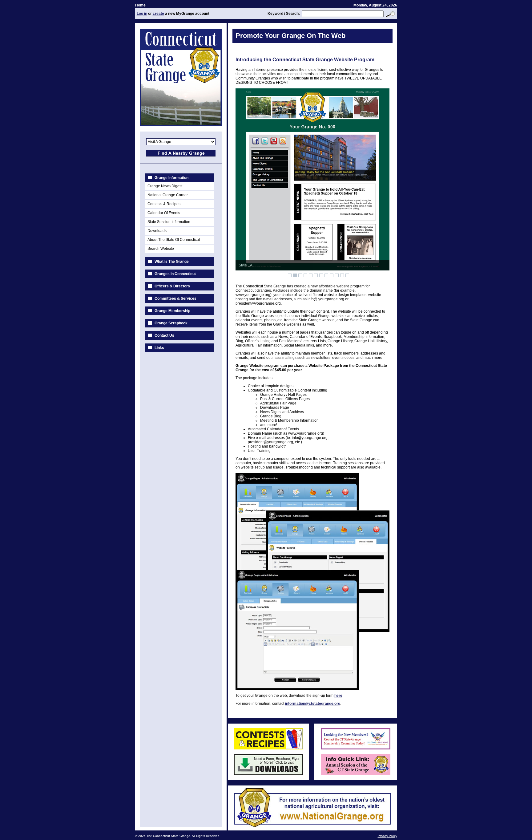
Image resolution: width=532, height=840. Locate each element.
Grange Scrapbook (171, 323)
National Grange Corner (167, 195)
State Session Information (168, 222)
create (158, 13)
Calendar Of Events (163, 213)
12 (347, 275)
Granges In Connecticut (175, 274)
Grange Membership (172, 311)
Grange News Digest (164, 186)
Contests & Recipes (163, 204)
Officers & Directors (172, 286)
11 (342, 275)
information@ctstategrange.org (312, 703)
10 (337, 275)
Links (159, 348)
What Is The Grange (172, 261)
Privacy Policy (387, 836)
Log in (142, 13)
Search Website (160, 248)
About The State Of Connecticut (173, 239)
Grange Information (171, 178)
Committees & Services (175, 298)
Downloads (157, 231)
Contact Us (164, 335)
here (338, 695)
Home (140, 5)
